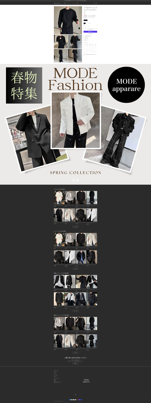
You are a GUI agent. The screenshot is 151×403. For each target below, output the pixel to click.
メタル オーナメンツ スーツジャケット (80, 306)
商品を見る (75, 180)
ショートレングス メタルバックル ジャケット (92, 289)
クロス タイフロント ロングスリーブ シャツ (70, 307)
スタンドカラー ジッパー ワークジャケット (70, 222)
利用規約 (55, 379)
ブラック (85, 20)
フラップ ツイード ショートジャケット (91, 306)
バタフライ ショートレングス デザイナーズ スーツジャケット (59, 289)
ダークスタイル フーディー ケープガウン (59, 222)
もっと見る (75, 226)
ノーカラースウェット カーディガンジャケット (81, 265)
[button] (69, 3)
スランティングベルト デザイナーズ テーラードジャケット (92, 223)
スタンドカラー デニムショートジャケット (92, 264)
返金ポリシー (55, 376)
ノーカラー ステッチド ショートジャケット (81, 222)
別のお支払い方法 (90, 33)
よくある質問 (55, 375)
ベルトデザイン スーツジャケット (58, 306)
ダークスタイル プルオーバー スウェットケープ (81, 331)
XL (89, 23)
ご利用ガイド (75, 363)
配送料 (85, 17)
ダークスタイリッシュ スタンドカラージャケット (81, 205)
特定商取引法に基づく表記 (57, 382)
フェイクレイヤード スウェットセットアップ (92, 348)
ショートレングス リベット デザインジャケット (81, 289)
